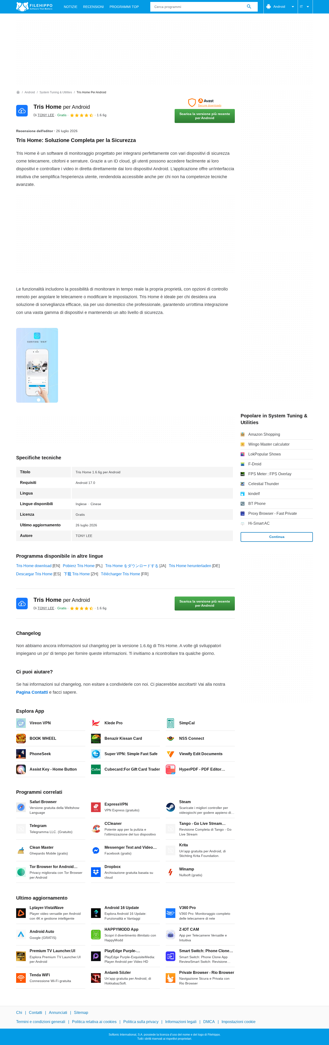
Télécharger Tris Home (120, 574)
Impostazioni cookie (239, 1022)
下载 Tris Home (77, 574)
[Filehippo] (34, 7)
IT (301, 6)
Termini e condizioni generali (40, 1022)
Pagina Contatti (32, 692)
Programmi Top (124, 7)
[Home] (18, 92)
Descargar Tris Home (34, 574)
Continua (276, 537)
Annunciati (58, 1013)
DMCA (209, 1022)
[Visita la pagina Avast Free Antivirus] (205, 102)
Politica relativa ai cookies (94, 1022)
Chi (19, 1013)
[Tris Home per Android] (22, 110)
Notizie (70, 7)
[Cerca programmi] (249, 7)
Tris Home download (34, 566)
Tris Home (61, 106)
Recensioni (93, 7)
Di (43, 115)
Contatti (35, 1013)
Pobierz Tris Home (79, 566)
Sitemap (81, 1013)
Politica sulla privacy (140, 1022)
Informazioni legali (181, 1022)
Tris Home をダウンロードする (131, 566)
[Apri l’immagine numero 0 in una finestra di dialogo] (37, 365)
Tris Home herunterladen (190, 566)
